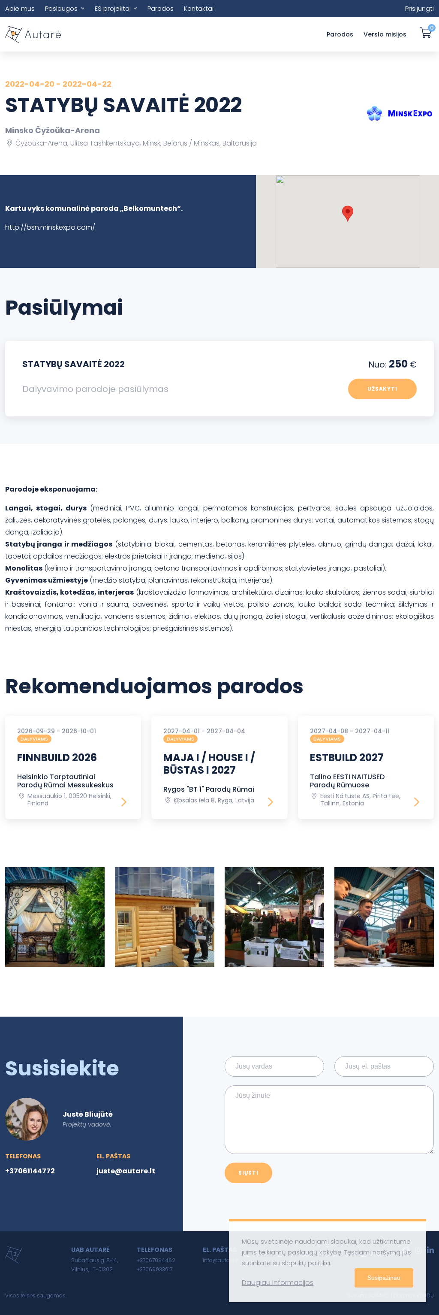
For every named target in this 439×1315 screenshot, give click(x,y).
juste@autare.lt (125, 1171)
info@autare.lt (220, 1260)
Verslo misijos (385, 34)
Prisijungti (419, 8)
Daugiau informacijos (277, 1283)
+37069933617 (154, 1269)
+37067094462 (156, 1260)
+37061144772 (30, 1171)
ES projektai (113, 8)
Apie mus (20, 8)
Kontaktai (198, 8)
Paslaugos (61, 8)
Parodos (160, 8)
